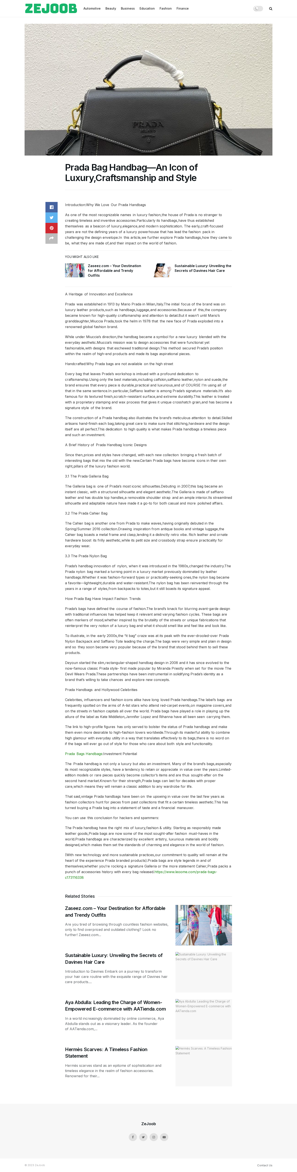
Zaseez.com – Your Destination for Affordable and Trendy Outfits (114, 271)
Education (147, 8)
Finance (183, 8)
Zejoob (51, 8)
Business (128, 8)
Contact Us (264, 1165)
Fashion (166, 8)
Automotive (92, 8)
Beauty (110, 8)
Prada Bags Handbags (83, 754)
